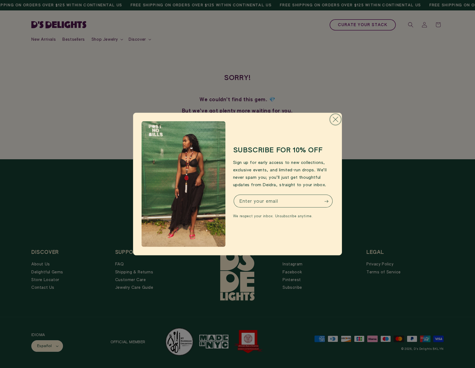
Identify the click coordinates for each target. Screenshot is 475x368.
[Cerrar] (335, 119)
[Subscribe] (326, 201)
